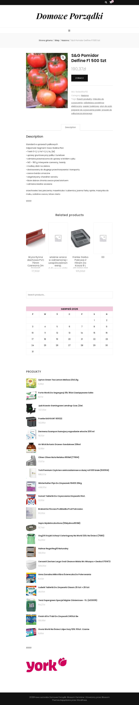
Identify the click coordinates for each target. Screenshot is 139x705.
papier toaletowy (91, 106)
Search (109, 295)
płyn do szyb (106, 106)
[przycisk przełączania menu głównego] (69, 31)
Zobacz (79, 78)
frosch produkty (84, 99)
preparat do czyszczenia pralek (86, 110)
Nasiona (85, 95)
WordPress (82, 700)
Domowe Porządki (69, 15)
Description (70, 127)
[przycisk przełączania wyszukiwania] (106, 2)
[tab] (70, 127)
